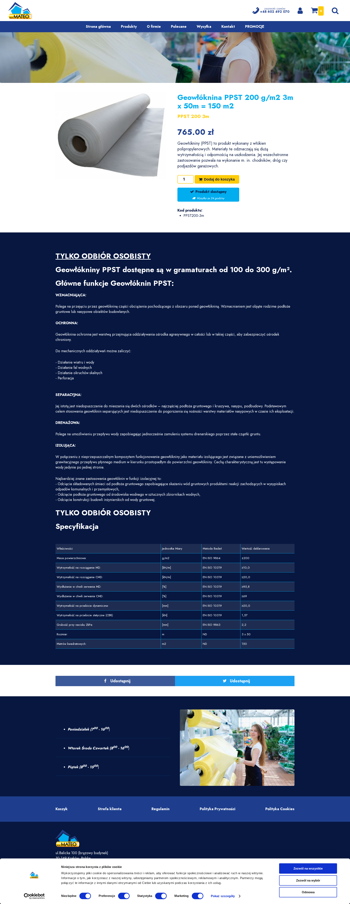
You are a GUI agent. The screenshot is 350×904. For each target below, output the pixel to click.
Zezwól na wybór (308, 880)
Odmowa (308, 892)
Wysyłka (204, 26)
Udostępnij (120, 681)
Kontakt (228, 26)
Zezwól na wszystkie (308, 868)
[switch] (124, 896)
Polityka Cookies (280, 809)
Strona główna (98, 26)
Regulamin (161, 809)
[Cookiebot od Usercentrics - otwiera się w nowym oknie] (34, 896)
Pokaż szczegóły (223, 896)
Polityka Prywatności (217, 809)
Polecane (179, 26)
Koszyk (61, 809)
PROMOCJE (254, 26)
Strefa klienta (110, 809)
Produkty (129, 26)
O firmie (154, 26)
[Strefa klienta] (300, 10)
